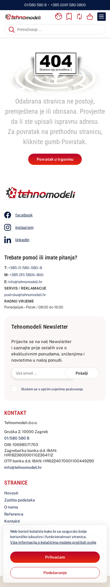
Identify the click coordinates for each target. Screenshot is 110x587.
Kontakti (12, 521)
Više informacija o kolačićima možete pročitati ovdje (53, 542)
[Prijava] (58, 16)
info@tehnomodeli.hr (25, 282)
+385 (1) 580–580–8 (25, 268)
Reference (13, 514)
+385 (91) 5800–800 (26, 275)
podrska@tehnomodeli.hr (25, 295)
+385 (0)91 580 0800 (68, 5)
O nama (11, 507)
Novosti (11, 493)
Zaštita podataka (19, 500)
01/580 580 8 (35, 5)
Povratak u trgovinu (55, 159)
